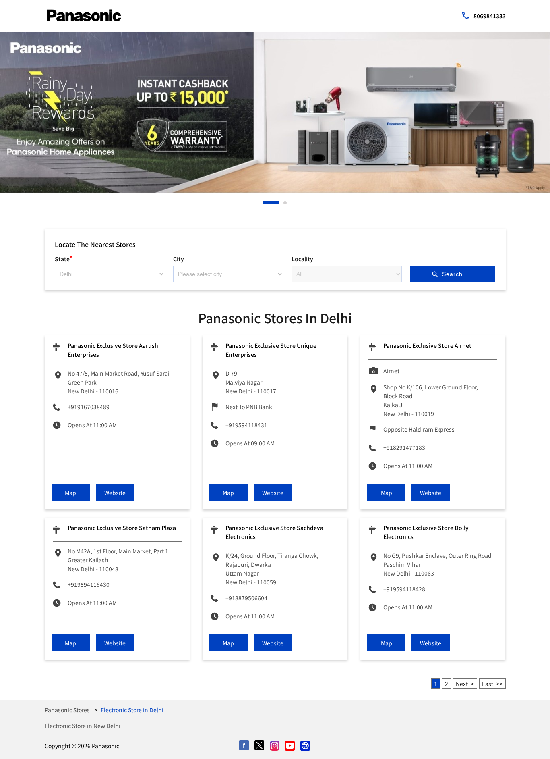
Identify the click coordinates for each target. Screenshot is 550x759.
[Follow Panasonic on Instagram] (275, 746)
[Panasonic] (84, 15)
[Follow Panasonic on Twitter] (259, 746)
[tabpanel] (275, 112)
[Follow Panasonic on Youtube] (290, 746)
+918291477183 (404, 447)
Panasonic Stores (68, 710)
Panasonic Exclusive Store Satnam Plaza (122, 528)
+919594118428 (404, 589)
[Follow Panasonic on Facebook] (244, 746)
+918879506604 (246, 598)
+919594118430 (89, 584)
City (178, 259)
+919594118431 (246, 425)
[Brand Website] (305, 746)
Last (487, 684)
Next (462, 684)
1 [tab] (265, 203)
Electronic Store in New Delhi (82, 725)
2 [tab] (285, 203)
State (63, 258)
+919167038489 (89, 407)
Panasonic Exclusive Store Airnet (427, 345)
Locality (302, 259)
